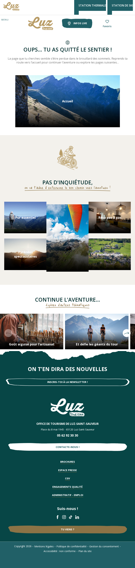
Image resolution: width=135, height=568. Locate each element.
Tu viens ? (67, 529)
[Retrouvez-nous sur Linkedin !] (77, 517)
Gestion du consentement (104, 546)
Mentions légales (44, 546)
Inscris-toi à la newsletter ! (67, 382)
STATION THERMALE (92, 5)
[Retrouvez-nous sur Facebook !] (57, 517)
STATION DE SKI (122, 5)
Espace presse (67, 470)
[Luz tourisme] (36, 23)
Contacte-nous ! (67, 447)
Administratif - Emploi (67, 495)
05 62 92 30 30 (67, 435)
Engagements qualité (67, 486)
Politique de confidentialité (71, 546)
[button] (8, 333)
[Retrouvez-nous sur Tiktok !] (70, 517)
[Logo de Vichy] (68, 407)
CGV (67, 478)
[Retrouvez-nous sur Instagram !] (64, 517)
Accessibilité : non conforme (60, 551)
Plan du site (85, 551)
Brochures (67, 461)
